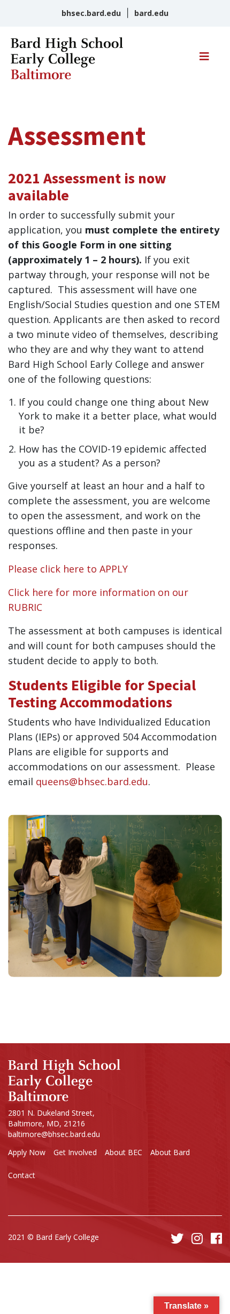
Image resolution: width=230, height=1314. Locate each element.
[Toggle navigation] (204, 59)
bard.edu (151, 13)
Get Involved (75, 1152)
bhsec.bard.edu (91, 13)
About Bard (170, 1152)
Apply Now (26, 1152)
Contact (21, 1175)
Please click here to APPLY (68, 568)
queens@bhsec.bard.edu (92, 781)
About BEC (123, 1152)
